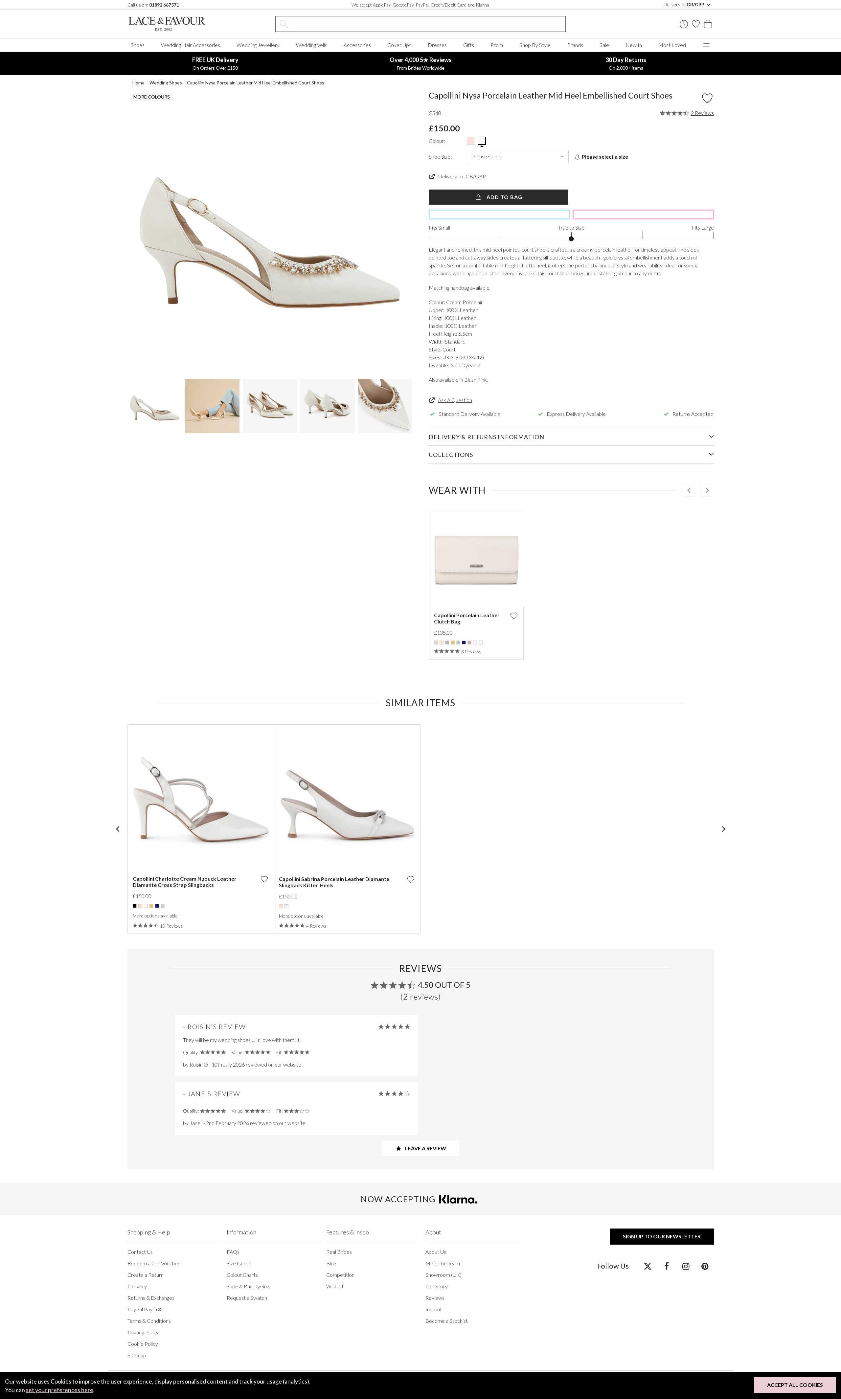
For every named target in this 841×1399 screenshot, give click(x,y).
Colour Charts (242, 1275)
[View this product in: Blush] (140, 906)
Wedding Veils (311, 45)
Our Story (436, 1286)
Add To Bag (503, 197)
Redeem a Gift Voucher (153, 1263)
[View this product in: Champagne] (441, 642)
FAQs (233, 1252)
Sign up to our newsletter (662, 1236)
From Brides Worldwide (421, 63)
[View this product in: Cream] (146, 906)
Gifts (468, 45)
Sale (604, 45)
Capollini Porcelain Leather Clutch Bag (467, 618)
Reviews (434, 1298)
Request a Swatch (247, 1298)
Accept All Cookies (795, 1385)
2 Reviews (702, 113)
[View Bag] (708, 24)
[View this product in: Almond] (436, 642)
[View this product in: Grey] (458, 642)
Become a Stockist (446, 1321)
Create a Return (145, 1275)
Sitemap (136, 1355)
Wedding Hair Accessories (190, 45)
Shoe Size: (440, 156)
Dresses (437, 45)
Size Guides (240, 1263)
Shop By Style (535, 45)
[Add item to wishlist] (707, 98)
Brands (575, 45)
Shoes (138, 45)
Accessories (357, 45)
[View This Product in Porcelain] (482, 141)
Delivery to (684, 4)
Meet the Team (442, 1263)
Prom (496, 45)
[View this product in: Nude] (469, 642)
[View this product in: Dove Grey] (447, 642)
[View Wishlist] (696, 24)
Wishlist (335, 1286)
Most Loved (672, 45)
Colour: (437, 141)
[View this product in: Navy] (464, 642)
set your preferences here (59, 1389)
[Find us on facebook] (666, 1266)
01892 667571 (164, 5)
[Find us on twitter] (647, 1266)
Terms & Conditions (149, 1321)
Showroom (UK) (443, 1275)
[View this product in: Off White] (475, 642)
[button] (140, 233)
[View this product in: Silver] (163, 906)
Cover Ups (399, 45)
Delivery (137, 1286)
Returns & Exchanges (150, 1298)
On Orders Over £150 (215, 63)
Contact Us (140, 1252)
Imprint (433, 1309)
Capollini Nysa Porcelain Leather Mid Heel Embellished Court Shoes (255, 82)
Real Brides (339, 1252)
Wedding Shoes (165, 82)
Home (138, 82)
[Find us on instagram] (686, 1266)
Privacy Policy (143, 1332)
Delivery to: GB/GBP (462, 176)
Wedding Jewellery (258, 45)
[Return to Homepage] (176, 24)
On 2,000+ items (625, 63)
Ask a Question (455, 400)
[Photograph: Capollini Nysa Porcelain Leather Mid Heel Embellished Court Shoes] (270, 232)
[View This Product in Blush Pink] (471, 141)
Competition (340, 1275)
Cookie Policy (142, 1344)
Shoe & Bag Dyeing (248, 1286)
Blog (331, 1263)
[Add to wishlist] (513, 616)
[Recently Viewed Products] (684, 24)
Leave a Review (425, 1148)
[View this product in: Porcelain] (481, 642)
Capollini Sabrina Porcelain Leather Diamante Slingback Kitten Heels (334, 882)
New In (633, 45)
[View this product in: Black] (135, 906)
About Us (435, 1252)
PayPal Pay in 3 (144, 1309)
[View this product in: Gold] (453, 642)
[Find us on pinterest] (705, 1266)
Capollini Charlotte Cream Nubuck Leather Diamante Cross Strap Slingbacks (185, 881)
